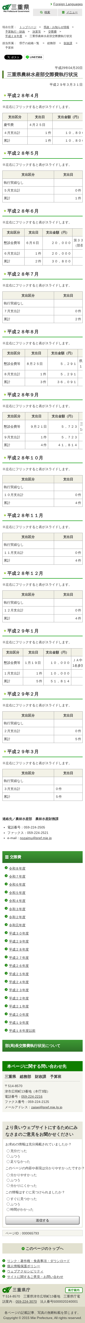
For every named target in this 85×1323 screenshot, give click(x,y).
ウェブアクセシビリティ (25, 1271)
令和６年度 (17, 884)
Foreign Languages (68, 4)
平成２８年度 (13, 36)
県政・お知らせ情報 (56, 27)
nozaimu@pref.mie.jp (36, 838)
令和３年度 (17, 909)
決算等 (36, 31)
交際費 (52, 31)
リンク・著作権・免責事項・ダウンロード (38, 1261)
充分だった (18, 1151)
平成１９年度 (19, 1022)
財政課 (68, 43)
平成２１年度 (19, 1006)
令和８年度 (17, 868)
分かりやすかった (23, 1175)
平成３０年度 (19, 933)
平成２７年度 (19, 958)
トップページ (27, 27)
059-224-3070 (26, 1301)
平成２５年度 (19, 974)
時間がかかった (22, 1209)
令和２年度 (17, 917)
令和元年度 (17, 925)
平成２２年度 (19, 998)
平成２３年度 (19, 990)
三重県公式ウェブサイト (16, 8)
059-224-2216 (31, 1096)
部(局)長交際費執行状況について (32, 1046)
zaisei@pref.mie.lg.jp (46, 1107)
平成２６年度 (19, 966)
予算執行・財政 (15, 31)
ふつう (15, 1156)
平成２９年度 (19, 941)
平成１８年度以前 (22, 1031)
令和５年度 (17, 893)
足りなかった (20, 1161)
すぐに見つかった (23, 1199)
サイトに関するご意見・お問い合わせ (35, 1277)
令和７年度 (17, 876)
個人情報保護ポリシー (23, 1266)
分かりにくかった (23, 1185)
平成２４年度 (19, 982)
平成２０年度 (19, 1014)
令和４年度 (17, 901)
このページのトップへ (45, 1248)
